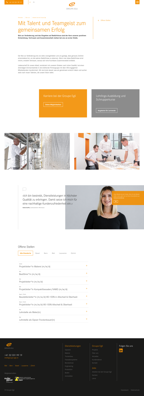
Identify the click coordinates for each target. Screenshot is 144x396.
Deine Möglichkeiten (53, 104)
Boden (67, 373)
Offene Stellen (106, 20)
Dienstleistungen (73, 345)
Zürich (73, 253)
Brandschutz (69, 363)
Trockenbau (69, 356)
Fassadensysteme (71, 359)
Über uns (27, 17)
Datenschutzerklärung (119, 198)
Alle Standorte (25, 253)
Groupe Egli (97, 345)
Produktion (68, 369)
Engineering (69, 366)
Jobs (94, 367)
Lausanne (63, 253)
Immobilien (69, 376)
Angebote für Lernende (107, 110)
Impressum (125, 390)
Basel (37, 253)
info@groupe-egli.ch (11, 358)
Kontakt (94, 363)
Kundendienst (97, 359)
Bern (46, 253)
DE (30, 2)
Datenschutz (135, 390)
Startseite (20, 17)
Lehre (94, 378)
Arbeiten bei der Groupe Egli (102, 372)
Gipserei (68, 350)
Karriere (94, 375)
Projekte (95, 350)
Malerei (67, 353)
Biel (53, 253)
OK (116, 201)
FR (33, 2)
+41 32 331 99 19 (15, 2)
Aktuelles (95, 356)
